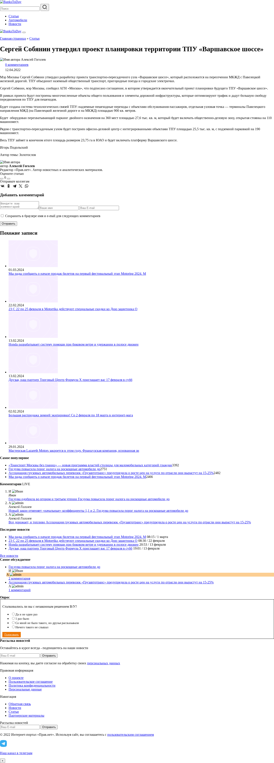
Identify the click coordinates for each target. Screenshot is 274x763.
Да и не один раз (26, 614)
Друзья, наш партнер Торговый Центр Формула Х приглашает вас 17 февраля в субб (70, 380)
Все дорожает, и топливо (27, 522)
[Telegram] (14, 186)
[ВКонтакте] (2, 186)
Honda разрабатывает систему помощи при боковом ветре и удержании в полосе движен (73, 344)
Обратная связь (20, 704)
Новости (15, 24)
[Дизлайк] (8, 178)
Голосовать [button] (11, 634)
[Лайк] (1, 178)
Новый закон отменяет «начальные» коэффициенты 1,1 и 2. (53, 510)
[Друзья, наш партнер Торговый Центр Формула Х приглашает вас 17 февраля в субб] (33, 372)
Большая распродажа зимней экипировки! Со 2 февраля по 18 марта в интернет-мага (71, 415)
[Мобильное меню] (24, 32)
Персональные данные (25, 689)
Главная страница (13, 38)
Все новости (9, 556)
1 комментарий (20, 590)
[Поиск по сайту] (44, 7)
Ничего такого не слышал (31, 627)
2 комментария (19, 578)
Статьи (14, 16)
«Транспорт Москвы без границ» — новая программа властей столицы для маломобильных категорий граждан (90, 465)
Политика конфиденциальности (32, 685)
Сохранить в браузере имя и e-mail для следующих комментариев (52, 216)
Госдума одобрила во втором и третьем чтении (43, 499)
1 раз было (22, 618)
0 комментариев (16, 64)
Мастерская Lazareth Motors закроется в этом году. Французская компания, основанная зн (74, 450)
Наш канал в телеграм (16, 753)
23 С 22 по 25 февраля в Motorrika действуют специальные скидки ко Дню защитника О (73, 309)
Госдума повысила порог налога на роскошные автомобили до (54, 469)
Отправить (49, 655)
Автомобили (18, 20)
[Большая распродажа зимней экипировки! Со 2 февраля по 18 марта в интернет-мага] (33, 407)
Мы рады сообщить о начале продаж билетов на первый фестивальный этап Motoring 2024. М (77, 273)
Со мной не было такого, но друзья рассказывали (47, 623)
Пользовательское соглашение (31, 681)
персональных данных (103, 663)
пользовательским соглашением (130, 734)
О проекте (16, 678)
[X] (20, 186)
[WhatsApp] (26, 186)
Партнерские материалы (26, 715)
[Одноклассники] (8, 186)
